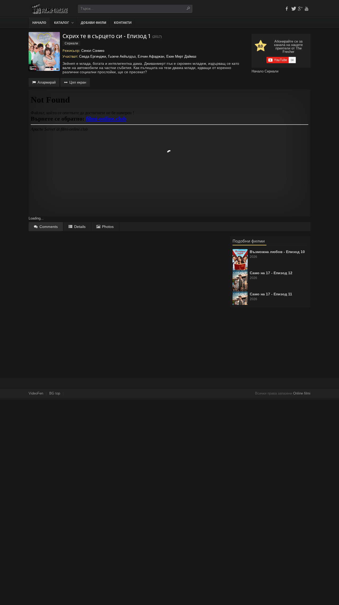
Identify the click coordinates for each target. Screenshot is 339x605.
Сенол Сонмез (92, 51)
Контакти (123, 22)
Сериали (271, 71)
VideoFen (36, 393)
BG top (54, 393)
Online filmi (301, 393)
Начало (39, 22)
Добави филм (93, 22)
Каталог (61, 22)
